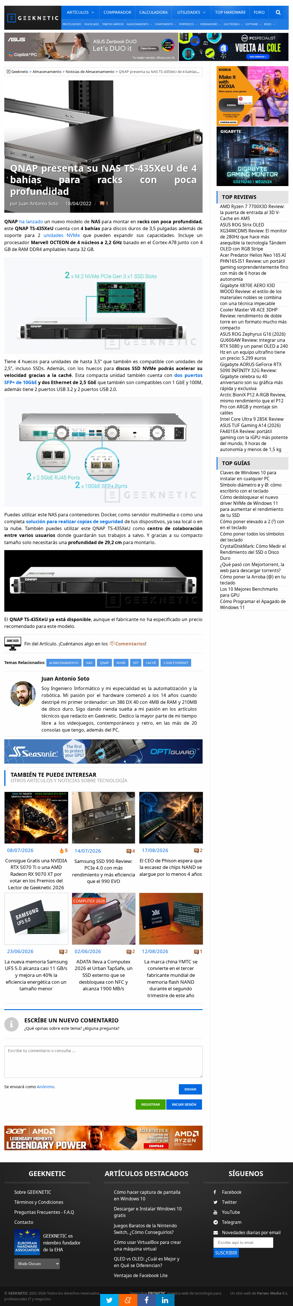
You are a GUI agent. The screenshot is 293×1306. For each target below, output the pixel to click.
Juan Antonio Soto (38, 203)
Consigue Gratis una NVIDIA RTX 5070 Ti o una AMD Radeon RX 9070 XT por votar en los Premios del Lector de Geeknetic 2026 (36, 874)
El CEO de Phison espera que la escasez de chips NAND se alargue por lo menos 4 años (170, 867)
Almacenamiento (47, 71)
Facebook (231, 1192)
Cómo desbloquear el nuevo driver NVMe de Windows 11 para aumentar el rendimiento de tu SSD (251, 506)
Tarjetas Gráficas (113, 24)
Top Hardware (230, 12)
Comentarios (130, 644)
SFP (135, 663)
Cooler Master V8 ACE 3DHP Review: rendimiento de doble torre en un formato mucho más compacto (253, 319)
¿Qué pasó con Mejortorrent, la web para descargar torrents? (252, 568)
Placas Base (91, 24)
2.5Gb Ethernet (175, 663)
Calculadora (153, 12)
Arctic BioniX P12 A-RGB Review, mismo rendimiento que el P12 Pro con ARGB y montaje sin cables (253, 404)
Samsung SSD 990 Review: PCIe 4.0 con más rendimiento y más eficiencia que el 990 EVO (103, 871)
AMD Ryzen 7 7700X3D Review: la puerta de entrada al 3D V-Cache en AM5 (252, 212)
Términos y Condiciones (38, 1202)
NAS (89, 663)
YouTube (231, 1212)
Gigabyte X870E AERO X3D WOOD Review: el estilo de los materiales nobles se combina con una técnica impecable (251, 294)
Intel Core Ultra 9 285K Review (252, 419)
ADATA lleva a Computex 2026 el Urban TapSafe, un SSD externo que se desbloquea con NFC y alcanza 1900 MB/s (103, 975)
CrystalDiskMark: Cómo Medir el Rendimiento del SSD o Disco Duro (253, 552)
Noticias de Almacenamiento (90, 71)
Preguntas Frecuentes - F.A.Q (44, 1212)
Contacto (23, 1222)
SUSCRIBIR (226, 1253)
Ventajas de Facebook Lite (141, 1276)
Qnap (104, 663)
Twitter (229, 1202)
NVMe (121, 663)
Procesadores (72, 24)
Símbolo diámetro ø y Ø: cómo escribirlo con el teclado (251, 488)
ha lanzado (31, 221)
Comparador (117, 12)
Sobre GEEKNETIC (32, 1192)
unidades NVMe (61, 235)
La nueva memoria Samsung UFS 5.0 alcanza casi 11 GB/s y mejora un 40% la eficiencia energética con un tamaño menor (36, 975)
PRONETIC (157, 1293)
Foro (259, 12)
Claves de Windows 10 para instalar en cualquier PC (248, 476)
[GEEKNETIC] (32, 18)
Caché (151, 663)
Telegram (231, 1222)
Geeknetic (19, 71)
